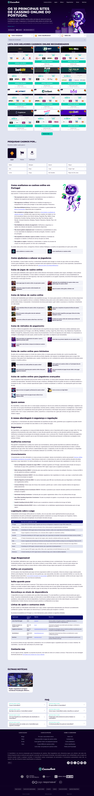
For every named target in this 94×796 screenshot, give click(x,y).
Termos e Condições (26, 794)
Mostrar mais (46, 133)
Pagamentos (70, 2)
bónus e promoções (19, 209)
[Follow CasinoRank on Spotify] (81, 762)
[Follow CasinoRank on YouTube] (78, 762)
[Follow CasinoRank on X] (75, 762)
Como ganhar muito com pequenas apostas (45, 741)
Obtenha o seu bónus (20, 63)
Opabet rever (73, 128)
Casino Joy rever (47, 128)
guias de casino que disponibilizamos (48, 265)
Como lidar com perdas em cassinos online (46, 746)
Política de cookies (48, 794)
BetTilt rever (20, 85)
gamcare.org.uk (38, 637)
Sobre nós (70, 736)
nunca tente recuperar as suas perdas (37, 576)
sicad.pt (36, 621)
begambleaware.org (39, 633)
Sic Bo (22, 741)
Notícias (84, 2)
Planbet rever (47, 85)
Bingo (22, 736)
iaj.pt (35, 625)
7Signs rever (73, 106)
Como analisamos (70, 741)
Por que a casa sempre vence (46, 736)
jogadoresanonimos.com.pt (40, 629)
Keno (23, 739)
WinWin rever (73, 64)
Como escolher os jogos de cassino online (46, 739)
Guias (77, 2)
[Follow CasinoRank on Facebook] (68, 762)
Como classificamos (70, 744)
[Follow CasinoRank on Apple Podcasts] (85, 762)
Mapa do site (69, 794)
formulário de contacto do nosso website (33, 654)
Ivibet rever (47, 106)
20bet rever (47, 64)
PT (9, 762)
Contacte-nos (70, 739)
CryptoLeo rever (20, 128)
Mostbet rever (20, 106)
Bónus (61, 2)
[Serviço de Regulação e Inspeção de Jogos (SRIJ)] (22, 776)
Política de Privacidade (70, 746)
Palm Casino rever (73, 85)
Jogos (55, 2)
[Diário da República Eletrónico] (32, 776)
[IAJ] (47, 776)
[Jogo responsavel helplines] (44, 782)
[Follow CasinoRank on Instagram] (71, 762)
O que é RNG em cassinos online (45, 744)
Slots (23, 744)
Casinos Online (47, 2)
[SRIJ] (64, 776)
